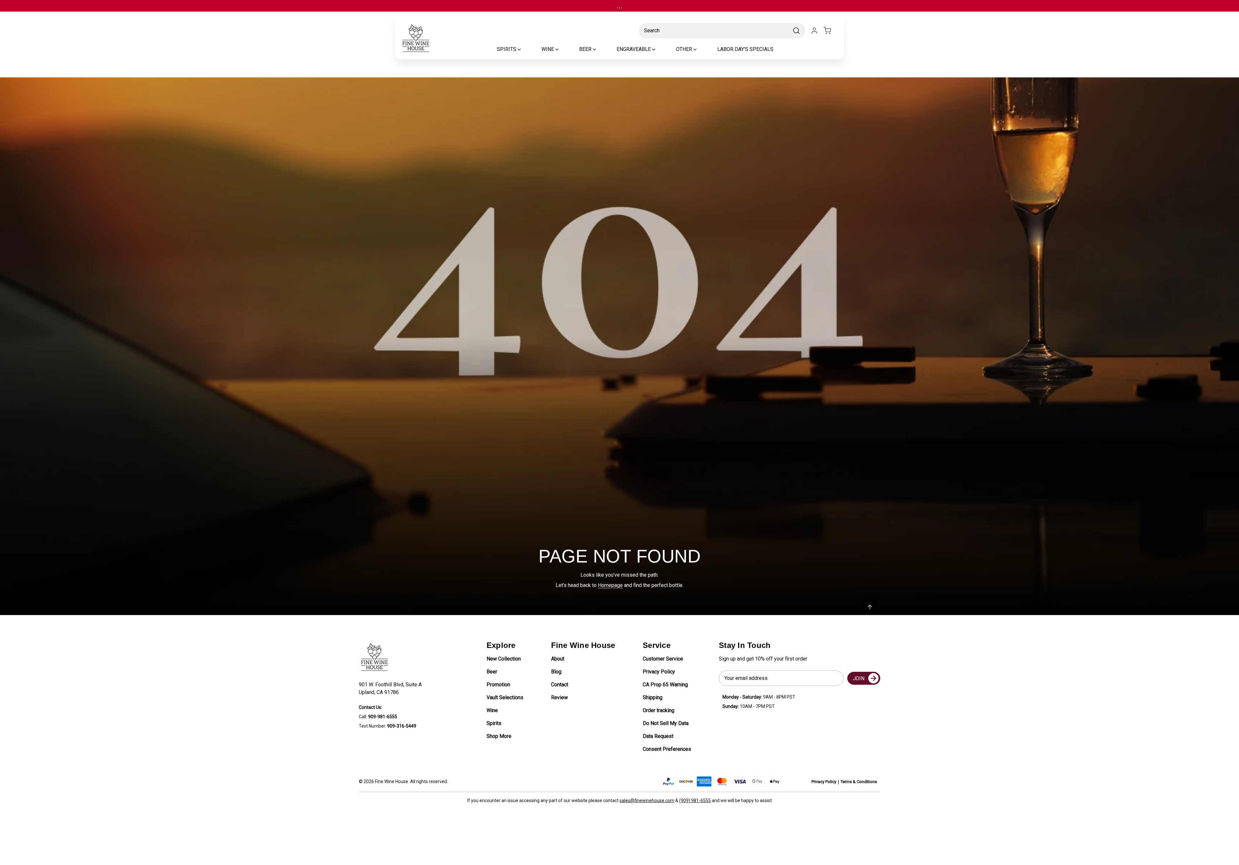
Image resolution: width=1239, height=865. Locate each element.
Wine (492, 710)
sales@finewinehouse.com (647, 800)
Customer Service (663, 659)
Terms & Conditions (859, 781)
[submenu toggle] (525, 49)
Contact (559, 684)
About (557, 659)
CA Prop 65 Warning (665, 684)
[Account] (814, 31)
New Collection (504, 659)
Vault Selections (505, 697)
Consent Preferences (667, 749)
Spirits (494, 723)
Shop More (499, 736)
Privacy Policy (659, 672)
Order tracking (658, 710)
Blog (556, 672)
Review (559, 697)
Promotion (498, 684)
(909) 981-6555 (695, 800)
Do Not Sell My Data (666, 723)
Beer (492, 672)
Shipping (652, 697)
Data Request (658, 736)
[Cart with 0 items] (831, 31)
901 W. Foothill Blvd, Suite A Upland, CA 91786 (391, 688)
